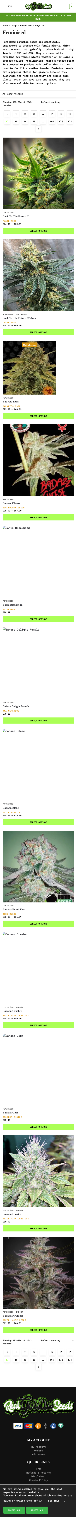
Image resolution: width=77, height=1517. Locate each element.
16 (69, 113)
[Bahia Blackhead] (38, 562)
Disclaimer (38, 1476)
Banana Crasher (12, 1010)
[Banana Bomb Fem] (38, 866)
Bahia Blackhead (12, 604)
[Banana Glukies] (38, 1171)
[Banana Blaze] (38, 765)
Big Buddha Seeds (14, 507)
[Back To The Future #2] (38, 173)
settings (53, 1500)
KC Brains (9, 609)
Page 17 (39, 25)
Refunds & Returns (38, 1472)
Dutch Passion (12, 812)
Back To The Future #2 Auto (19, 318)
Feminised (26, 25)
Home (5, 25)
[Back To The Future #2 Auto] (38, 275)
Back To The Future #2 (16, 216)
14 (51, 113)
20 (34, 121)
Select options (38, 230)
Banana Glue (10, 1112)
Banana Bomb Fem (14, 909)
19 (25, 121)
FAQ (38, 1468)
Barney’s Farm (12, 406)
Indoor (19, 1007)
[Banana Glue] (38, 1070)
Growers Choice (12, 1117)
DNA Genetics (11, 710)
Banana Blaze (11, 807)
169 (52, 121)
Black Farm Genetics (16, 1015)
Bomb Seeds (9, 913)
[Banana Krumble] (38, 1273)
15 (60, 113)
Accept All (14, 1510)
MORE (37, 18)
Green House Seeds (14, 1320)
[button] (71, 6)
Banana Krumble (13, 1315)
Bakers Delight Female (16, 706)
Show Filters (15, 94)
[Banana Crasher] (38, 968)
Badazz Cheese (11, 503)
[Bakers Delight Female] (38, 663)
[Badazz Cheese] (38, 460)
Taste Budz (9, 221)
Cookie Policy (38, 1480)
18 (16, 121)
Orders (38, 1450)
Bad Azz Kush (11, 401)
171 (70, 121)
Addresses (38, 1454)
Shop (13, 25)
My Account (38, 1446)
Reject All (37, 1510)
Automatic (8, 314)
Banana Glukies (12, 1214)
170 (61, 121)
